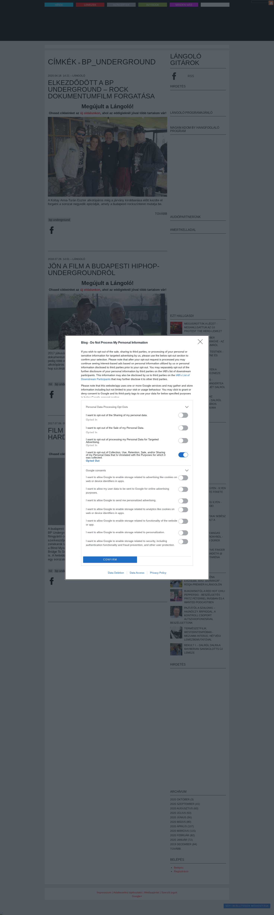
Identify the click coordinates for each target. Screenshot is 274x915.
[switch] (183, 415)
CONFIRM (110, 559)
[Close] (201, 342)
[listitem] (137, 407)
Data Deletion (116, 572)
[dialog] (137, 458)
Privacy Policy (158, 572)
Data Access (137, 572)
